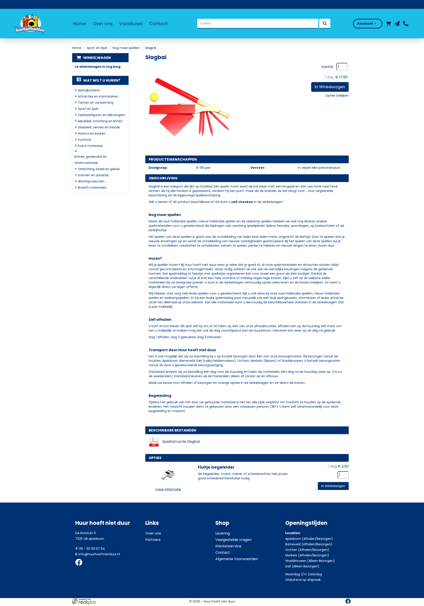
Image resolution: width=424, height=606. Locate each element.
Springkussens (89, 90)
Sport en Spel (97, 48)
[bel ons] (405, 23)
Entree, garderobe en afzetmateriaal (90, 159)
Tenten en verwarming (95, 102)
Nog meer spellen (126, 48)
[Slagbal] (189, 107)
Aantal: (327, 66)
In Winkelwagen (330, 87)
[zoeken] (324, 23)
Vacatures (131, 24)
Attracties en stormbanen (98, 96)
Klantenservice (228, 546)
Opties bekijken (337, 95)
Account (365, 23)
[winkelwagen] (388, 23)
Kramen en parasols (93, 175)
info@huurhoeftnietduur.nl (97, 554)
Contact (158, 24)
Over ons (103, 24)
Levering (222, 533)
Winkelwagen (97, 57)
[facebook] (80, 566)
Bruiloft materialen (92, 187)
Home (79, 24)
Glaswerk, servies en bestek (99, 127)
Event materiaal (90, 146)
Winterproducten (91, 181)
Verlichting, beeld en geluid (98, 169)
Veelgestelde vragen (233, 539)
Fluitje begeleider (216, 467)
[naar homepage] (29, 23)
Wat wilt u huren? (101, 80)
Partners (153, 539)
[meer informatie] (168, 475)
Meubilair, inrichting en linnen (100, 121)
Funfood (84, 139)
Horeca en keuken (92, 133)
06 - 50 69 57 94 (90, 548)
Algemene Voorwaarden (236, 558)
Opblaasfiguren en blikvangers (101, 115)
